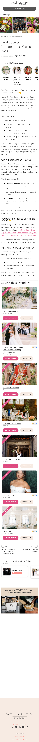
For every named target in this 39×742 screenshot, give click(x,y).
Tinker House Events (28, 230)
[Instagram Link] (12, 727)
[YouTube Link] (23, 727)
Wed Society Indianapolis (15, 36)
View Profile (27, 318)
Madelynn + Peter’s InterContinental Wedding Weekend (8, 551)
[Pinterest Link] (19, 727)
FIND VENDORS (19, 736)
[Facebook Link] (16, 727)
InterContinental (22, 233)
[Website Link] (19, 719)
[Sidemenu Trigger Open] (3, 3)
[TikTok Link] (27, 727)
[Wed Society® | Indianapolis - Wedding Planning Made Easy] (19, 3)
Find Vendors (19, 9)
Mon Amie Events (17, 235)
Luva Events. (32, 235)
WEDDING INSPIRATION (19, 739)
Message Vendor (10, 318)
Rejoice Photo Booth (8, 233)
